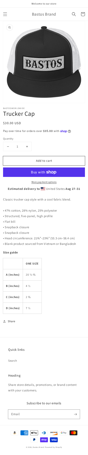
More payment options (44, 181)
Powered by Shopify (53, 447)
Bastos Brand (38, 447)
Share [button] (11, 321)
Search (12, 360)
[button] (5, 14)
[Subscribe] (75, 414)
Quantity (8, 138)
